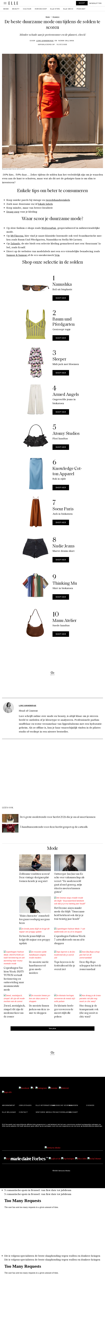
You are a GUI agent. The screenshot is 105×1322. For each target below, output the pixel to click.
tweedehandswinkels (58, 200)
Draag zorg (12, 211)
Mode (6, 9)
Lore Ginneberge (45, 40)
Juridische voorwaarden (65, 1105)
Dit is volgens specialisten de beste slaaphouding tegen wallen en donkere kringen (52, 1255)
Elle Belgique (9, 1112)
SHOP (82, 3)
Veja (57, 255)
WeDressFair (48, 227)
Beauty (15, 9)
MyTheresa (17, 235)
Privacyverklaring (62, 1112)
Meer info (5, 1127)
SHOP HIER (61, 297)
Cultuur (27, 9)
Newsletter (95, 3)
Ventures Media (44, 1112)
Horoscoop (41, 9)
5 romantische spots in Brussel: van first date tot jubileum (37, 1190)
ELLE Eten (55, 9)
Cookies (90, 1105)
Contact (23, 1112)
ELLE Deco (68, 9)
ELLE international (45, 1105)
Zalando (15, 243)
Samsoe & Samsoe (17, 255)
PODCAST (81, 9)
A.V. (71, 1105)
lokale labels (45, 203)
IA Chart (73, 1112)
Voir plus (52, 1028)
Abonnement (8, 1105)
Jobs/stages (25, 1105)
